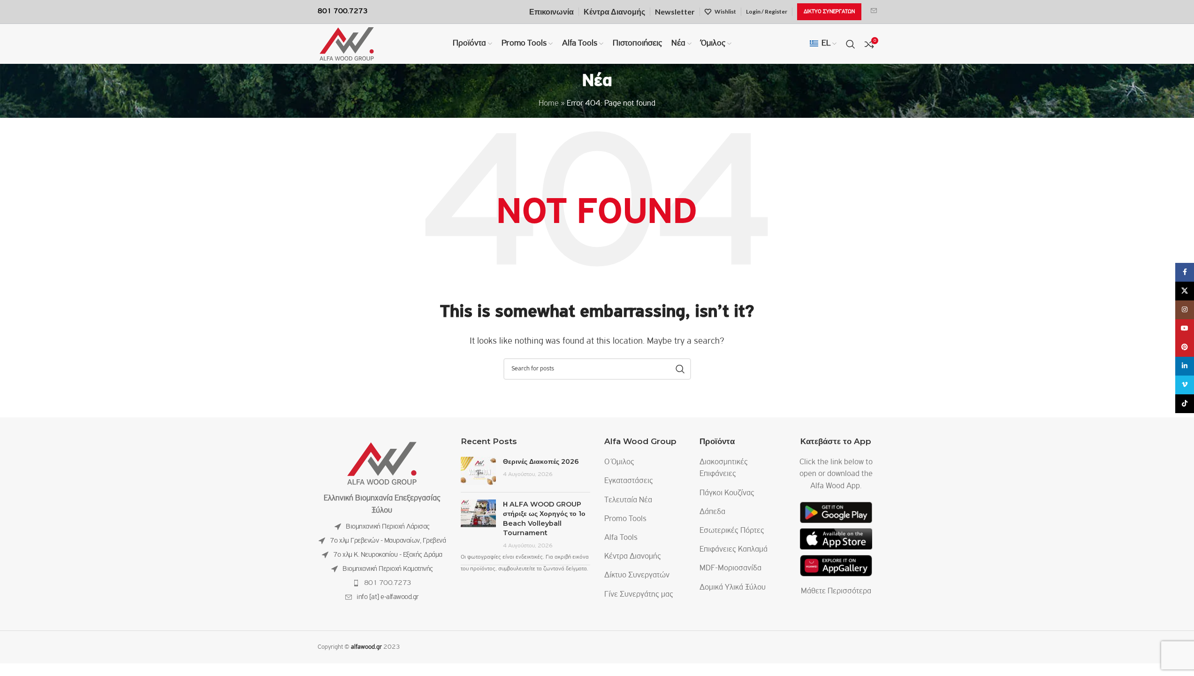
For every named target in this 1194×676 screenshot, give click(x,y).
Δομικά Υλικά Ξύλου (733, 588)
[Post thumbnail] (478, 471)
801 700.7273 (387, 583)
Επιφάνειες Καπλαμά (734, 549)
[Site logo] (347, 44)
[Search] (850, 44)
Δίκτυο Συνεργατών (636, 575)
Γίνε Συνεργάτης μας (638, 595)
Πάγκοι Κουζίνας (727, 493)
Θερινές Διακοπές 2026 (541, 461)
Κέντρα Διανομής (632, 557)
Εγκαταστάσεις (628, 481)
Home (549, 104)
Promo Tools (625, 519)
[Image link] (382, 464)
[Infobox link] (874, 12)
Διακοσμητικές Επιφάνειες (724, 468)
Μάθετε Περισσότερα (836, 591)
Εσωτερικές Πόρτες (732, 531)
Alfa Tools (621, 538)
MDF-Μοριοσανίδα (730, 568)
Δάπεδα (712, 512)
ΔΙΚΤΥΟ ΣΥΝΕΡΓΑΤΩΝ (829, 12)
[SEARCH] (680, 369)
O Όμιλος (619, 462)
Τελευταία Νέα (628, 500)
